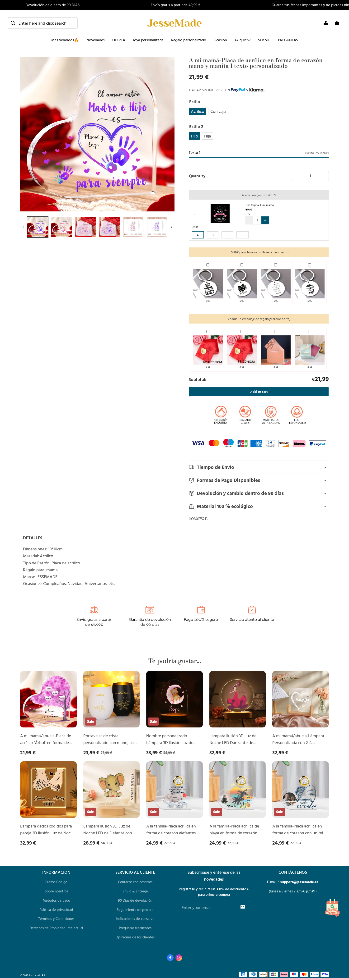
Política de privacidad (56, 909)
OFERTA (118, 40)
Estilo (195, 226)
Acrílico (197, 111)
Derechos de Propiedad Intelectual (56, 928)
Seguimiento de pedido (135, 909)
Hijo (194, 136)
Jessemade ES (37, 975)
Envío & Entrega (135, 891)
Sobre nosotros (56, 891)
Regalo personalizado (188, 40)
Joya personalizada (148, 40)
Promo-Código (56, 882)
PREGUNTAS (288, 40)
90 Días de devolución (135, 900)
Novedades (95, 40)
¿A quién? (242, 40)
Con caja (218, 111)
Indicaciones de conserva (135, 918)
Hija (207, 136)
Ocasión (220, 40)
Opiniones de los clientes (135, 937)
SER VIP (264, 40)
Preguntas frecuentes (135, 928)
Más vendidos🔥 (65, 40)
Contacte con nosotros (135, 882)
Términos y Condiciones (56, 918)
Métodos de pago (56, 900)
